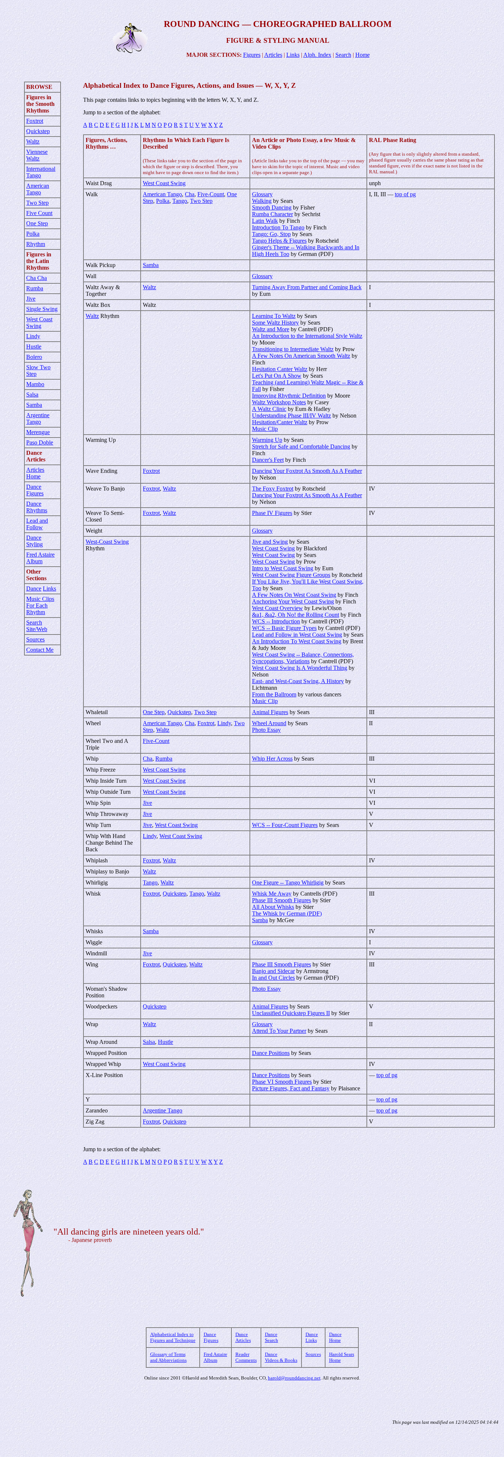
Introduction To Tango (278, 227)
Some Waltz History (275, 322)
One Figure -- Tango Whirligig (288, 882)
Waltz (32, 141)
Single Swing (42, 309)
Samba (34, 405)
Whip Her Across (272, 758)
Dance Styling (34, 540)
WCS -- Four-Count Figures (285, 825)
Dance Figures (35, 490)
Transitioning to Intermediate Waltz (293, 349)
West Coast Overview (277, 608)
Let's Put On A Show (276, 376)
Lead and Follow (37, 524)
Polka (32, 234)
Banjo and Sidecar (273, 971)
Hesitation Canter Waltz (279, 369)
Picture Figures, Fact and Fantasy (290, 1088)
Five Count (39, 213)
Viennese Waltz (37, 155)
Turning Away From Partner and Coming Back (307, 287)
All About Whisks (273, 907)
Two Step (37, 203)
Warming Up (267, 440)
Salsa (32, 394)
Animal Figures (270, 712)
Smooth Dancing (271, 207)
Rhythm (35, 244)
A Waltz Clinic (269, 409)
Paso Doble (39, 442)
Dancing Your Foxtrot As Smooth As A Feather (307, 471)
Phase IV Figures (272, 513)
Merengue (38, 432)
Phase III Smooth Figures (281, 900)
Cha (189, 194)
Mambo (35, 384)
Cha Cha (36, 278)
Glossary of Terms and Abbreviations (168, 1357)
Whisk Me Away (271, 893)
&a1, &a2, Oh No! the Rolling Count (295, 615)
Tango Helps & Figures (279, 241)
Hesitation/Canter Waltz (279, 422)
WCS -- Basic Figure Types (284, 628)
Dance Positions (271, 1053)
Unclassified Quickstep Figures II (291, 1013)
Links (293, 55)
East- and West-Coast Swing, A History (298, 681)
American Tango (37, 189)
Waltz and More (270, 329)
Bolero (34, 357)
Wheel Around (269, 723)
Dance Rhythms (36, 507)
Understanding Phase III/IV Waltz (291, 415)
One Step (37, 223)
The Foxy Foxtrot (272, 488)
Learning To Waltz (274, 316)
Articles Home (35, 473)
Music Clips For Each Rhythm (40, 605)
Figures (251, 55)
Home (362, 55)
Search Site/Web (36, 625)
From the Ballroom (274, 694)
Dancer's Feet (268, 460)
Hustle (33, 346)
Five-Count (210, 194)
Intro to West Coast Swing (282, 568)
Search (343, 55)
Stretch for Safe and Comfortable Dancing (301, 446)
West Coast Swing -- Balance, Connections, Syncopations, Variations (303, 657)
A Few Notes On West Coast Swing (294, 595)
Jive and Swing (270, 542)
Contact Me (39, 650)
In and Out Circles (273, 978)
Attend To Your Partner (279, 1031)
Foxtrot (34, 121)
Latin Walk (265, 221)
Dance (33, 588)
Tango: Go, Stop (271, 234)
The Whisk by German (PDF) (287, 913)
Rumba (34, 288)
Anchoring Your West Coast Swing (293, 601)
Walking (262, 201)
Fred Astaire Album (40, 557)
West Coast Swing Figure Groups (291, 575)
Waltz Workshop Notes (279, 402)
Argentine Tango (37, 418)
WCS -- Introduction (276, 621)
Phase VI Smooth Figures (282, 1082)
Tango (179, 201)
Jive (30, 298)
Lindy (33, 336)
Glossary (262, 194)
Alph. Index (317, 55)
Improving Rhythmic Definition (289, 395)
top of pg (405, 194)
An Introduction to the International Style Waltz (307, 336)
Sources (35, 639)
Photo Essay (266, 730)
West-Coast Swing (107, 542)
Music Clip (265, 429)
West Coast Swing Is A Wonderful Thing (299, 668)
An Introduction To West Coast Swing (296, 641)
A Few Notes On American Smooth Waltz (301, 356)
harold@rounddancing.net (294, 1378)
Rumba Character (272, 214)
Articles (273, 55)
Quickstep (38, 131)
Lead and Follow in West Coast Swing (297, 634)
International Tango (40, 172)
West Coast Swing (39, 322)
